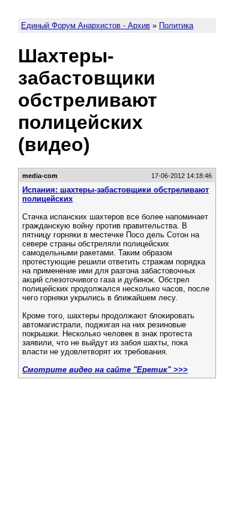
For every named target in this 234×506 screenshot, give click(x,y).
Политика (176, 25)
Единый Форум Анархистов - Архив (85, 25)
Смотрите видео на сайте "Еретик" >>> (105, 369)
